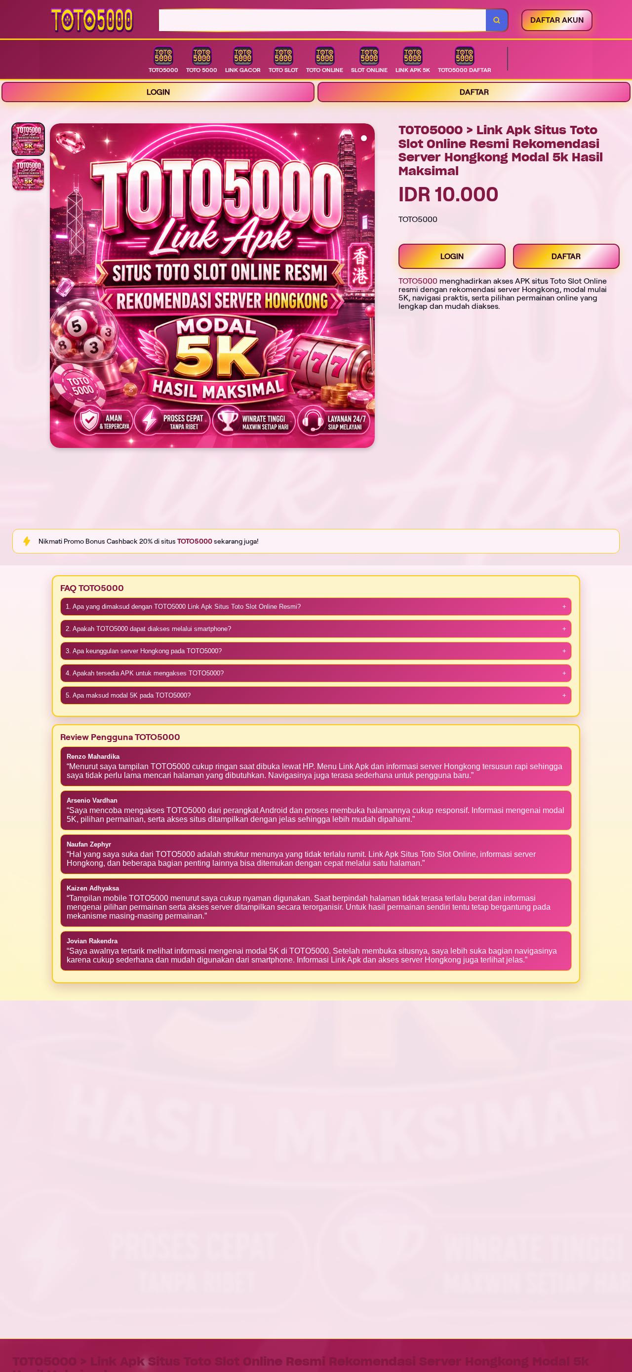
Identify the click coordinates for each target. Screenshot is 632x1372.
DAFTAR (474, 92)
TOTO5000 (417, 281)
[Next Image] (367, 287)
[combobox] (322, 20)
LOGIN (158, 92)
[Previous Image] (58, 287)
